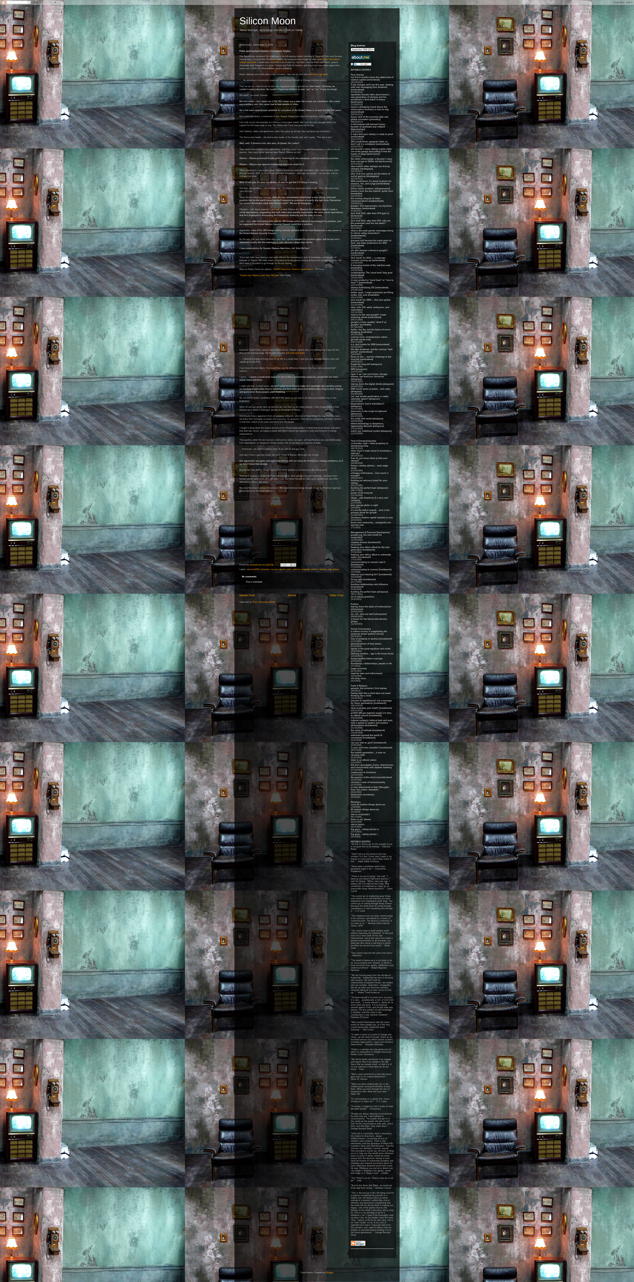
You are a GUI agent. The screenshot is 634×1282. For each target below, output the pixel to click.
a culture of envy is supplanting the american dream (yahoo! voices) (369, 632)
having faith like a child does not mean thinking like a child (371, 694)
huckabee (265, 569)
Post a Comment (254, 582)
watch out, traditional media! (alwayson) (371, 431)
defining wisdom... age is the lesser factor (372, 653)
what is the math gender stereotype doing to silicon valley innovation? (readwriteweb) (372, 233)
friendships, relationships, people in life (371, 663)
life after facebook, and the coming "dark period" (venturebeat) (371, 350)
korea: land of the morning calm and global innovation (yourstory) (369, 118)
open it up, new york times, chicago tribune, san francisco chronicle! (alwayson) (369, 376)
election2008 (253, 569)
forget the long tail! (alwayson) (366, 364)
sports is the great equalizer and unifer (370, 648)
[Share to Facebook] (291, 565)
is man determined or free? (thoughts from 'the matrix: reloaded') (370, 788)
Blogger (329, 1272)
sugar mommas (359, 668)
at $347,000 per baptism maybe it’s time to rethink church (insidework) (371, 714)
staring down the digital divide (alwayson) (372, 384)
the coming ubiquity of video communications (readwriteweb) (367, 199)
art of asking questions (362, 596)
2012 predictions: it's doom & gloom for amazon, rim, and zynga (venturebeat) (371, 182)
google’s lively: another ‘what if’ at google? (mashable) (368, 323)
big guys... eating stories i (364, 834)
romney (322, 569)
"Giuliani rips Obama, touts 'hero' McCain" (259, 275)
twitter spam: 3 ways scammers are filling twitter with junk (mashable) (372, 293)
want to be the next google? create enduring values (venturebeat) (368, 315)
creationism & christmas (363, 772)
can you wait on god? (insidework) (368, 742)
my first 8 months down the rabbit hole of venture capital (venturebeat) (372, 78)
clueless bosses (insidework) (365, 542)
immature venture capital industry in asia (372, 517)
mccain (274, 569)
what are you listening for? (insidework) (371, 574)
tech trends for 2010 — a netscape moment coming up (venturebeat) (368, 259)
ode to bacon (357, 824)
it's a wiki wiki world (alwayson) (367, 418)
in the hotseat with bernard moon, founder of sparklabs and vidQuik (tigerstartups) (368, 126)
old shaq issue (358, 678)
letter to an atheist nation (363, 760)
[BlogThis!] (285, 565)
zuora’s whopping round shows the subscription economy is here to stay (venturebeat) (370, 109)
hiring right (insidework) (363, 579)
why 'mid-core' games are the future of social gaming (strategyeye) (370, 174)
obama (282, 569)
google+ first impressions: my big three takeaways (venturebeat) (371, 207)
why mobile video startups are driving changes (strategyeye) (370, 167)
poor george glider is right (364, 505)
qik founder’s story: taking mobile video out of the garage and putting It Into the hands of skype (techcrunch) (371, 151)
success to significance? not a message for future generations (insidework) (371, 701)
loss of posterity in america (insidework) (371, 639)
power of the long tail (362, 493)
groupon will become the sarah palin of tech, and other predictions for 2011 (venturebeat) (371, 243)
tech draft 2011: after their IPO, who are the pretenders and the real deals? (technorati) (370, 223)
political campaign (301, 569)
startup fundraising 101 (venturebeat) (369, 287)
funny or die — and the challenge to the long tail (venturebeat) (371, 358)
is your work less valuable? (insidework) (371, 747)
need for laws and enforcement (366, 673)
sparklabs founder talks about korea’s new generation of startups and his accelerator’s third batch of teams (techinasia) (370, 98)
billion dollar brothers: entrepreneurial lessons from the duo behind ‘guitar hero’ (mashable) (372, 191)
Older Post (336, 595)
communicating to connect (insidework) (371, 569)
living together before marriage (367, 658)
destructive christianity (362, 794)
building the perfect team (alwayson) (369, 488)
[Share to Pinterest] (294, 565)
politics (314, 569)
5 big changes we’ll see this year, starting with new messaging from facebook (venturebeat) (372, 87)
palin (289, 569)
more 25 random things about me (368, 804)
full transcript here (318, 74)
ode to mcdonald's (360, 814)
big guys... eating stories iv (365, 829)
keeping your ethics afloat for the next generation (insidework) (370, 548)
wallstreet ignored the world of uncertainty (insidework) (366, 736)
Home (292, 595)
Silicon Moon (267, 20)
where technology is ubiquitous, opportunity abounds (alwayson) (367, 424)
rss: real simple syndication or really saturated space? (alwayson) (369, 397)
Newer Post (247, 595)
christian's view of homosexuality (368, 782)
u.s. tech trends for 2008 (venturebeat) (370, 344)
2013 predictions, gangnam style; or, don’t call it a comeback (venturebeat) (370, 142)
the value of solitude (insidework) (368, 730)
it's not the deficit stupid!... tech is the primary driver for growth (370, 511)
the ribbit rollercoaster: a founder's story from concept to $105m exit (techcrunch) (371, 160)
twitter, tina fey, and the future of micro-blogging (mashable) (371, 330)
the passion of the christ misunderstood (371, 777)
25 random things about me (365, 809)
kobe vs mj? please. (361, 819)
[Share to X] (288, 565)
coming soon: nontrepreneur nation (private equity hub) (369, 338)
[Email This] (282, 565)
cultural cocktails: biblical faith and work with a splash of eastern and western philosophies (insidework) (371, 723)
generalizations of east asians (366, 643)
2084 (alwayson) (359, 369)
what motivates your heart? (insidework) (371, 708)
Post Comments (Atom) (264, 602)
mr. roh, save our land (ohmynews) (369, 614)
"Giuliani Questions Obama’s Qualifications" (294, 269)
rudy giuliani (333, 569)
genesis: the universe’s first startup (369, 688)
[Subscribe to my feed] (352, 65)
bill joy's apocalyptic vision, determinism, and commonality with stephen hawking (372, 766)
